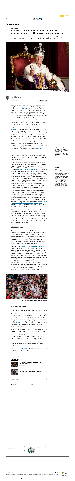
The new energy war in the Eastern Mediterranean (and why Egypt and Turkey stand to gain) (61, 158)
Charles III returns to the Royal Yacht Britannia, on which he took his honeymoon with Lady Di (32, 371)
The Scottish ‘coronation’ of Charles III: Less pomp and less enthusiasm (32, 363)
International (12, 25)
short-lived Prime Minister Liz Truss (32, 246)
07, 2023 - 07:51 (17, 97)
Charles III (41, 108)
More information (14, 384)
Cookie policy (20, 478)
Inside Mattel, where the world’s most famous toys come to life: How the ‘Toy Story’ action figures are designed (62, 173)
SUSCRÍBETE (62, 16)
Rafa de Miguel (15, 96)
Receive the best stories (11, 448)
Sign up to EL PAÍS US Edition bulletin (19, 356)
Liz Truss (17, 379)
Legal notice (7, 478)
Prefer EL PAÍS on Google (43, 100)
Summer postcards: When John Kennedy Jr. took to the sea (60, 181)
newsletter (8, 446)
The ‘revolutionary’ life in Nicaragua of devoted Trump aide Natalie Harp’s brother (62, 177)
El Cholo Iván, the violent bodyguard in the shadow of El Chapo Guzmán (62, 170)
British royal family (14, 28)
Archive (29, 446)
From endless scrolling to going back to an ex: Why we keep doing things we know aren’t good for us (62, 146)
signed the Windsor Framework (26, 169)
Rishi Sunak (13, 379)
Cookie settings (16, 478)
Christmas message (25, 108)
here (32, 384)
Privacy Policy (12, 478)
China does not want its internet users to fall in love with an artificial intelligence (61, 150)
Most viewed (57, 167)
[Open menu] (7, 19)
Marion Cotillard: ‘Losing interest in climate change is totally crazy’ (61, 154)
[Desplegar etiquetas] (46, 379)
